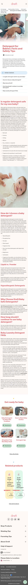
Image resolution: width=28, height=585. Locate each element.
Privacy (12, 569)
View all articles (14, 454)
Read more (8, 425)
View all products (14, 503)
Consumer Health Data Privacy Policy (8, 572)
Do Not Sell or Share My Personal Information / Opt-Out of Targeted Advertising (13, 578)
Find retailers (11, 494)
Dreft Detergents (7, 306)
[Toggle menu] (26, 4)
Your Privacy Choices (5, 575)
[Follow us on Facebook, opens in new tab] (8, 519)
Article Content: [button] (9, 72)
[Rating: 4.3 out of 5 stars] (17, 490)
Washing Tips (6, 531)
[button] (13, 76)
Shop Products (6, 526)
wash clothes (23, 373)
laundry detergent (5, 116)
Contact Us (3, 549)
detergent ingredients (7, 313)
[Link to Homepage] (14, 4)
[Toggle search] (2, 4)
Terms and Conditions (5, 569)
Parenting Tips (6, 536)
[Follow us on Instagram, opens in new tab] (12, 519)
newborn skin (4, 109)
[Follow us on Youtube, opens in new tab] (18, 519)
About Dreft (5, 542)
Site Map (2, 566)
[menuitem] (4, 9)
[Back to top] (25, 582)
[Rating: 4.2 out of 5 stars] (7, 490)
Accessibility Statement (11, 566)
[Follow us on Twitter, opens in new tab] (15, 519)
